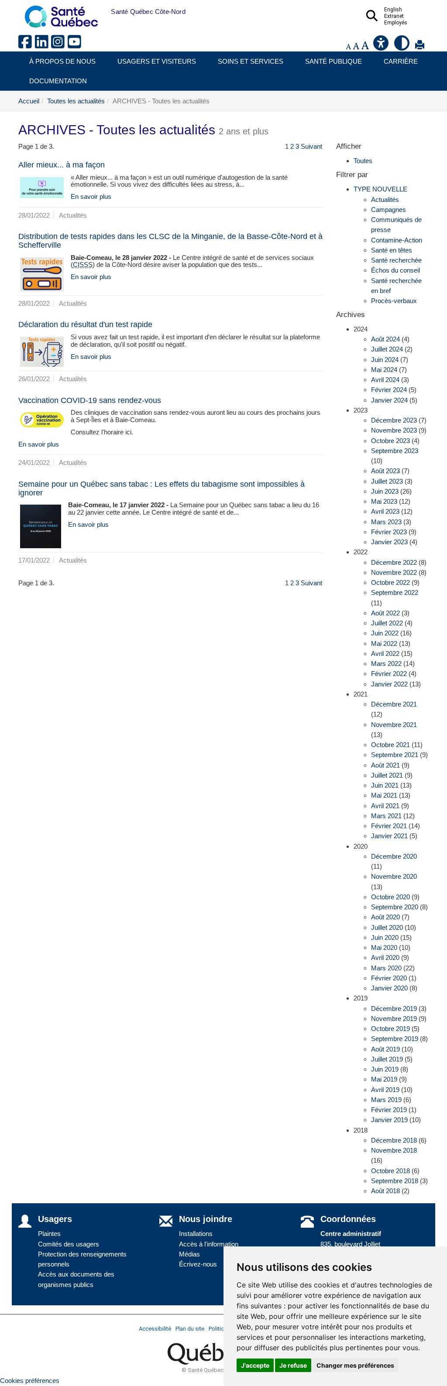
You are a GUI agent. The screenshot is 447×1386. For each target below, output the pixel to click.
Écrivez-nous (198, 1264)
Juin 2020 (385, 937)
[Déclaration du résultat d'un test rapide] (41, 352)
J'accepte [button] (255, 1365)
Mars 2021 (386, 815)
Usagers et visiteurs (156, 61)
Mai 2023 (384, 501)
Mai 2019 (384, 1079)
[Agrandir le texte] (365, 46)
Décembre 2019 (394, 1008)
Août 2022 (385, 613)
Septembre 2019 (394, 1038)
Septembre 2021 (394, 754)
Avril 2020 (385, 957)
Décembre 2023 (394, 420)
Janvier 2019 (389, 1119)
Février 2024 (389, 389)
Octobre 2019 (390, 1028)
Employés (395, 23)
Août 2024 (385, 339)
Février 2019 (389, 1109)
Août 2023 (385, 471)
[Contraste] (402, 46)
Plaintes (49, 1233)
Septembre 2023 (394, 450)
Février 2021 (389, 826)
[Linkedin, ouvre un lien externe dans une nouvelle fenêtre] (43, 45)
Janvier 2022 (389, 684)
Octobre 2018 (390, 1170)
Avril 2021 (385, 805)
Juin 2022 (385, 633)
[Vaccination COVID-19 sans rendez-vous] (41, 419)
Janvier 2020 (389, 988)
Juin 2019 (385, 1069)
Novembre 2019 (394, 1018)
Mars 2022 (386, 663)
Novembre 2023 (394, 430)
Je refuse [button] (293, 1365)
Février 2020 (389, 978)
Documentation (58, 81)
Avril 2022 (385, 653)
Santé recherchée (396, 260)
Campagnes (388, 209)
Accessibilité (155, 1328)
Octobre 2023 (390, 440)
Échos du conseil (395, 270)
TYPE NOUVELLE (380, 189)
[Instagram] (59, 45)
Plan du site (189, 1328)
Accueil (28, 101)
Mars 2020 (386, 968)
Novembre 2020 (394, 876)
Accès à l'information (208, 1244)
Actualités (385, 199)
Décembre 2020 (394, 856)
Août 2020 (385, 917)
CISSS (83, 264)
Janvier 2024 (389, 400)
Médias (189, 1254)
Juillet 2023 (387, 481)
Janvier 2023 (389, 542)
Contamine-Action (396, 240)
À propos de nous (62, 61)
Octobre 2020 (390, 897)
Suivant (311, 146)
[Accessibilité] (381, 46)
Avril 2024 (385, 379)
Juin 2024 (385, 359)
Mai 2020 (384, 947)
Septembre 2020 (394, 907)
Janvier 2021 (389, 836)
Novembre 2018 (394, 1150)
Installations (196, 1233)
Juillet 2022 (387, 623)
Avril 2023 (385, 511)
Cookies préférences (29, 1380)
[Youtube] (75, 45)
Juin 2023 (385, 491)
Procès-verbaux (394, 300)
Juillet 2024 (387, 349)
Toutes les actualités (76, 101)
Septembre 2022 (394, 592)
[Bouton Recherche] (104, 11)
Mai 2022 (384, 643)
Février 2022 (389, 673)
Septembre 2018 (394, 1181)
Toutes (363, 160)
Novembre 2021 (394, 724)
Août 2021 (385, 765)
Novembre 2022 (394, 572)
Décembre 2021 (394, 704)
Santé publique (333, 61)
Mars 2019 (386, 1099)
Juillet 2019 (387, 1059)
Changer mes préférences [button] (355, 1365)
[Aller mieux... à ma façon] (41, 187)
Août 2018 (385, 1191)
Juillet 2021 (387, 775)
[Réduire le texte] (348, 46)
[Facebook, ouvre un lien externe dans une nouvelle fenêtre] (26, 45)
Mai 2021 (384, 795)
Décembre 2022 (394, 562)
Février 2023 (389, 532)
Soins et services (250, 61)
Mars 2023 (386, 522)
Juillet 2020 (387, 927)
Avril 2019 (385, 1089)
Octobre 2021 (390, 744)
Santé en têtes (391, 250)
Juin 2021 (385, 785)
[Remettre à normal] (356, 46)
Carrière (401, 61)
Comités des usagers (68, 1244)
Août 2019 (385, 1049)
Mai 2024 (384, 369)
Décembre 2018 (394, 1140)
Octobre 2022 (390, 582)
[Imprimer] (419, 46)
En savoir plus (91, 196)
